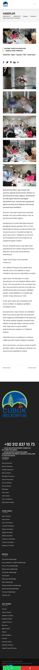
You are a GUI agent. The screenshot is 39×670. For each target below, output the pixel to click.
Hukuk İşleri (6, 575)
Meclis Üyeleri (6, 473)
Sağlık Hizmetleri (7, 532)
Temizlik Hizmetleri (8, 526)
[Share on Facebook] (3, 62)
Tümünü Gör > (6, 595)
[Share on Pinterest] (11, 62)
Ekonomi (4, 625)
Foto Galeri (5, 492)
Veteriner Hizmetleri (8, 539)
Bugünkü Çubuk (7, 619)
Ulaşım (4, 632)
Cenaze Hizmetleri (8, 542)
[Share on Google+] (18, 62)
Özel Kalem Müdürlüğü (9, 559)
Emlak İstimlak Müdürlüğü (10, 589)
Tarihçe (4, 609)
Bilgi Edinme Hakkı (8, 502)
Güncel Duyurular (7, 479)
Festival (4, 638)
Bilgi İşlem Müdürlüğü (9, 579)
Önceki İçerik (6, 368)
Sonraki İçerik (32, 368)
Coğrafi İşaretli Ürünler (9, 648)
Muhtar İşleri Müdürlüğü (10, 569)
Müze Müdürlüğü (7, 582)
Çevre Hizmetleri (7, 522)
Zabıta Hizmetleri (7, 529)
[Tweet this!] (7, 62)
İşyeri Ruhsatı (6, 516)
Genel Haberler (17, 50)
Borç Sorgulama (7, 499)
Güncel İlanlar (6, 486)
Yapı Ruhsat (6, 519)
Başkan (25, 16)
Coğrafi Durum (7, 622)
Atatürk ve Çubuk (7, 615)
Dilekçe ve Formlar (8, 545)
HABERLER (16, 16)
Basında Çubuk (7, 642)
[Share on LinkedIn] (14, 62)
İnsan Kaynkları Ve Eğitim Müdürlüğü (13, 562)
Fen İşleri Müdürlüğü (8, 592)
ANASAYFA (6, 16)
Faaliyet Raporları (7, 470)
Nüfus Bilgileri (6, 635)
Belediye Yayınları (7, 645)
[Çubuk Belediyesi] (5, 4)
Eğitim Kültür (6, 628)
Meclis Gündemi (7, 466)
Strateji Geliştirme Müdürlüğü (11, 585)
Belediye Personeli (8, 476)
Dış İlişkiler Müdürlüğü (9, 572)
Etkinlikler (5, 489)
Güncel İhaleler (7, 483)
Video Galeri (6, 496)
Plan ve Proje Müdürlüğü (10, 566)
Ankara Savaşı (6, 612)
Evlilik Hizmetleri (7, 536)
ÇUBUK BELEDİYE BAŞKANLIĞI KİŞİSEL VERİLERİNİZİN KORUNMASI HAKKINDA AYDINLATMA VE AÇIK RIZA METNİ (18, 454)
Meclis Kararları (7, 463)
